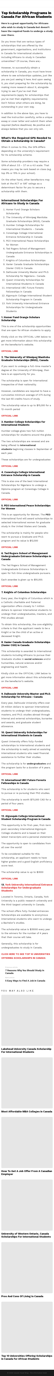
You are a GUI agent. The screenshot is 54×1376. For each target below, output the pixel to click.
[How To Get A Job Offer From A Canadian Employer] (27, 1142)
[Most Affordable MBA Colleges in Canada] (27, 1082)
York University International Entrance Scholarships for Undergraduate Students (26, 887)
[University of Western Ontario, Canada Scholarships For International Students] (27, 1205)
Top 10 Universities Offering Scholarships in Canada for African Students (26, 1357)
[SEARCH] (51, 3)
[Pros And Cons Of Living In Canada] (27, 1267)
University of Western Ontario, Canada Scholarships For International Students (26, 1235)
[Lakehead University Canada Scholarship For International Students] (27, 1020)
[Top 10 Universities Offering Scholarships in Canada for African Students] (27, 1327)
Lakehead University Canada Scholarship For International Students (26, 1050)
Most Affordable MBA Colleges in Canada (26, 1111)
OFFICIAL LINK (9, 466)
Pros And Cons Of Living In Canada (22, 1296)
